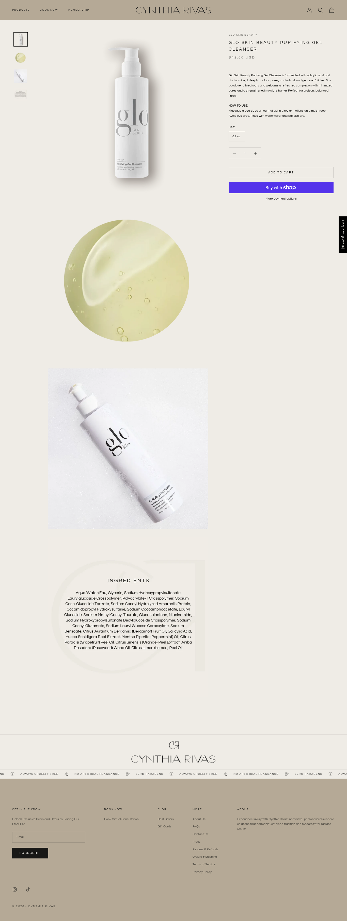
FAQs (196, 826)
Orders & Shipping (205, 856)
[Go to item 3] (20, 76)
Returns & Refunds (205, 849)
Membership (78, 10)
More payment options (281, 198)
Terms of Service (204, 864)
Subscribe (30, 853)
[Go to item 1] (20, 39)
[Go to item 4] (20, 94)
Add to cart (281, 172)
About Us (199, 819)
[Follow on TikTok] (27, 889)
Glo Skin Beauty (243, 35)
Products (21, 10)
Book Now (49, 10)
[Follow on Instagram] (14, 889)
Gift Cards (164, 826)
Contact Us (200, 834)
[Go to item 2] (20, 58)
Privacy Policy (202, 872)
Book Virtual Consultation (121, 819)
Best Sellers (166, 819)
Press (196, 841)
